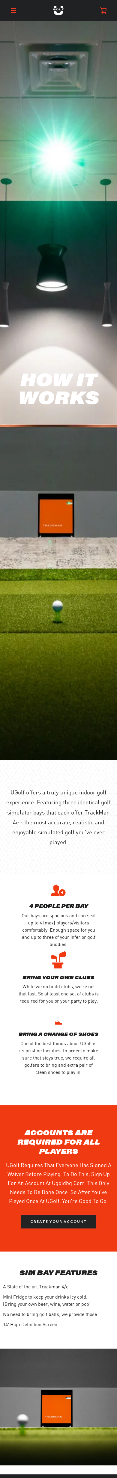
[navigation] (13, 10)
